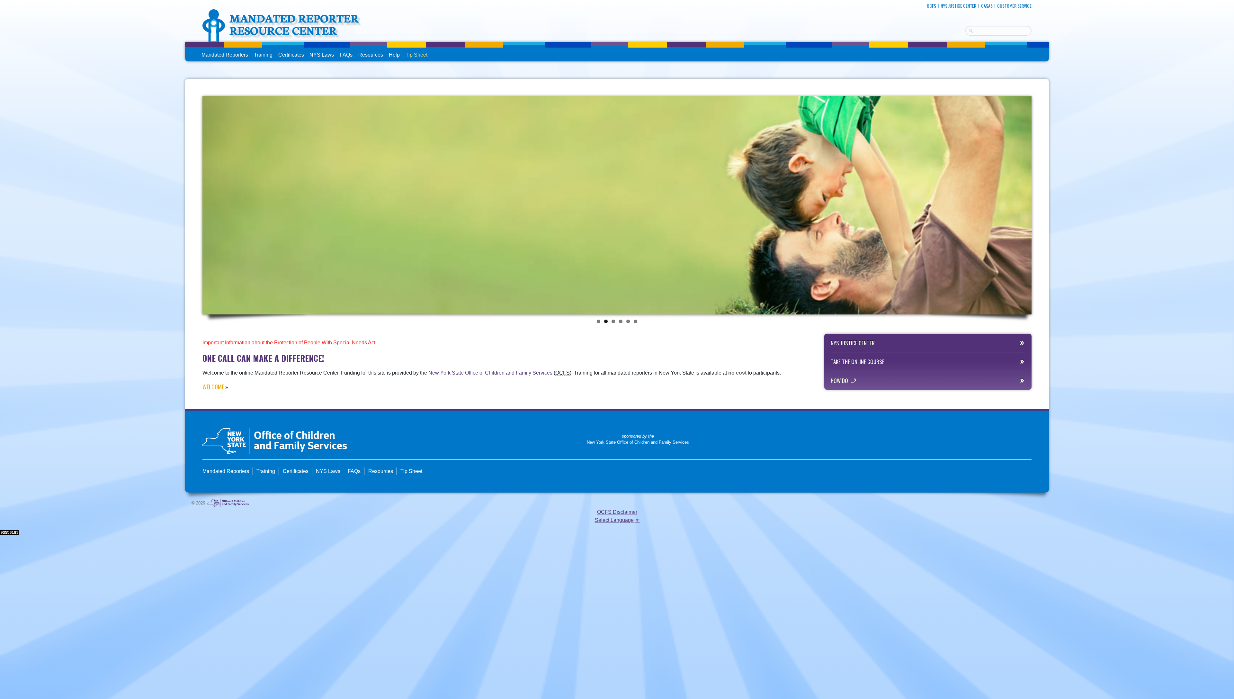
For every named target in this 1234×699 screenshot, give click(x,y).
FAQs (347, 55)
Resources (370, 55)
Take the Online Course (857, 362)
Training (263, 55)
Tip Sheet (416, 55)
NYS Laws (321, 55)
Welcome (213, 387)
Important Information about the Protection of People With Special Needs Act (288, 342)
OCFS (931, 5)
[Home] (281, 38)
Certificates (291, 55)
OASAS (987, 5)
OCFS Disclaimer (617, 512)
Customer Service (1014, 5)
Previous (196, 203)
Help (394, 55)
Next (1038, 203)
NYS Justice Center (958, 5)
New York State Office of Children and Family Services (490, 373)
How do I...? (843, 381)
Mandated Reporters (224, 55)
